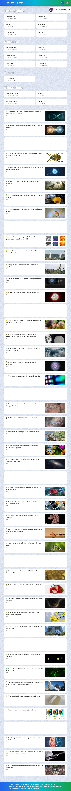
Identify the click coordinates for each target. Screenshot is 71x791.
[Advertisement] (35, 143)
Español (29, 788)
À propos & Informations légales (18, 786)
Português (36, 788)
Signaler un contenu (56, 786)
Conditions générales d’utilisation (39, 786)
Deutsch (23, 788)
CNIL (33, 784)
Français (11, 788)
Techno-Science (15, 2)
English (17, 788)
